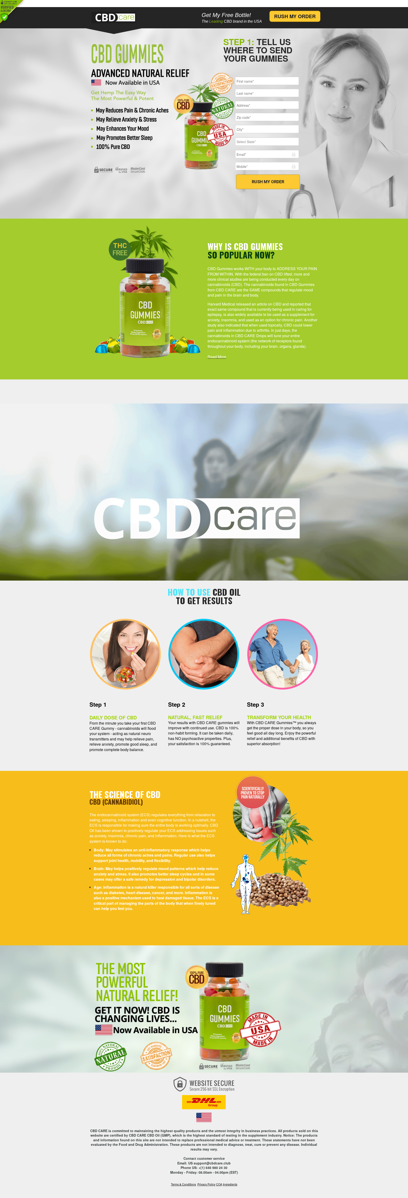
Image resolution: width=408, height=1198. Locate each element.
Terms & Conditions (183, 1184)
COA (219, 1184)
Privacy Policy (206, 1184)
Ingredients (230, 1184)
